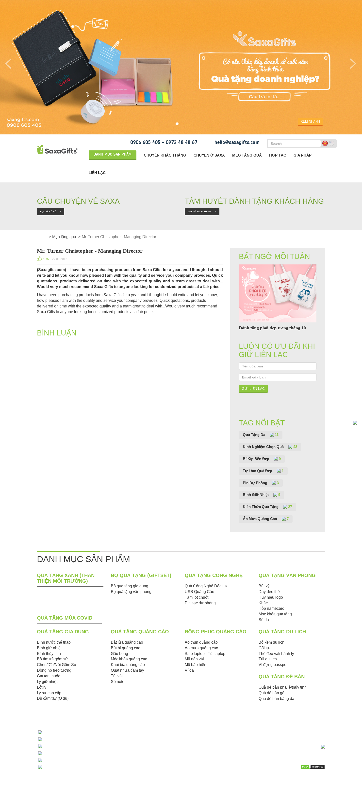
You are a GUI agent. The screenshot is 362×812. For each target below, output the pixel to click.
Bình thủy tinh (49, 654)
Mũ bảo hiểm (196, 665)
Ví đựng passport (274, 665)
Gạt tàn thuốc (48, 676)
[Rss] (284, 787)
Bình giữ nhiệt (49, 648)
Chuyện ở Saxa (209, 155)
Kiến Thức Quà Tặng (267, 507)
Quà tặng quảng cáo (140, 631)
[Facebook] (308, 780)
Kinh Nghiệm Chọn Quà (270, 447)
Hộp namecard (271, 608)
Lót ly (41, 687)
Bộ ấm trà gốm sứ (52, 659)
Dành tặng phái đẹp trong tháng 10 (272, 327)
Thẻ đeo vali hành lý (276, 654)
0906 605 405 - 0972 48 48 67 (163, 142)
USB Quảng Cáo (199, 592)
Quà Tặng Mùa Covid (64, 618)
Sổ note (117, 682)
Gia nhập (303, 155)
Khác (263, 603)
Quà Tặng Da (261, 435)
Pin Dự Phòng (261, 483)
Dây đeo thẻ (269, 592)
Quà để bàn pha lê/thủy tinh (283, 687)
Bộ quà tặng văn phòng (131, 592)
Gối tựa (265, 648)
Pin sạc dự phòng (200, 603)
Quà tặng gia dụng (63, 631)
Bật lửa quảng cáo (127, 642)
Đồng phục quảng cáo (216, 631)
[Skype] (320, 780)
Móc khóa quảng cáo (129, 659)
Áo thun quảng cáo (201, 642)
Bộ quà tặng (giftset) (141, 575)
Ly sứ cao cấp (49, 693)
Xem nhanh (310, 121)
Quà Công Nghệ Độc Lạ (206, 586)
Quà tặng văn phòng (287, 575)
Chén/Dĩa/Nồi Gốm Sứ (57, 665)
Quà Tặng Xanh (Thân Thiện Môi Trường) (66, 578)
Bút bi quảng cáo (125, 648)
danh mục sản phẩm (113, 155)
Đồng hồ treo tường (54, 670)
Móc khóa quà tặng (275, 614)
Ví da (189, 670)
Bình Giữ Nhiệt (261, 495)
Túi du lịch (268, 659)
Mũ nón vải (194, 659)
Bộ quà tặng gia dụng (129, 586)
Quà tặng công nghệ (214, 575)
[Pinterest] (308, 787)
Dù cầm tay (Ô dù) (52, 698)
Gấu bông (119, 654)
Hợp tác (277, 155)
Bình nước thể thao (54, 642)
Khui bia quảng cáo (128, 665)
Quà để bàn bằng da (276, 698)
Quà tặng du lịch (282, 631)
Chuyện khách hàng (165, 155)
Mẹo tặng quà (247, 155)
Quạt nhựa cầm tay (127, 670)
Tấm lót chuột (196, 597)
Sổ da (264, 620)
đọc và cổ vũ (50, 211)
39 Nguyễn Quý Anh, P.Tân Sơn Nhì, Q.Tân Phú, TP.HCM (96, 767)
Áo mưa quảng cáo (201, 648)
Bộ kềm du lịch (271, 642)
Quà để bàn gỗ (271, 693)
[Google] (296, 787)
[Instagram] (320, 787)
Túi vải (117, 676)
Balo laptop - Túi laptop (205, 654)
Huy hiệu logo (271, 597)
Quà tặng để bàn (282, 676)
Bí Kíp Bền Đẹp (262, 459)
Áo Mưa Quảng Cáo (266, 519)
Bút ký (264, 586)
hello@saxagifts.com (237, 142)
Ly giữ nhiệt (47, 682)
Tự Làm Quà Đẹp (263, 471)
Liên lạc (97, 173)
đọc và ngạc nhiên (202, 211)
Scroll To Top (348, 721)
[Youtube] (296, 780)
